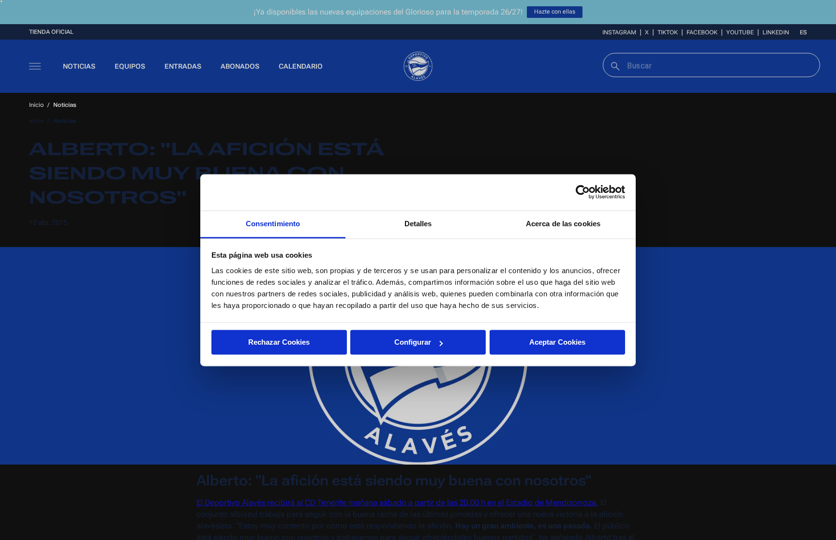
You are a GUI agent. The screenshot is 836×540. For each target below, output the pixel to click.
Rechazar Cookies (279, 342)
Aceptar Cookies (557, 342)
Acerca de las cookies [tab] (563, 223)
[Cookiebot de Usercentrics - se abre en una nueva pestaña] (582, 192)
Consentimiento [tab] (273, 223)
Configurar (412, 342)
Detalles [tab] (418, 223)
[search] (614, 65)
